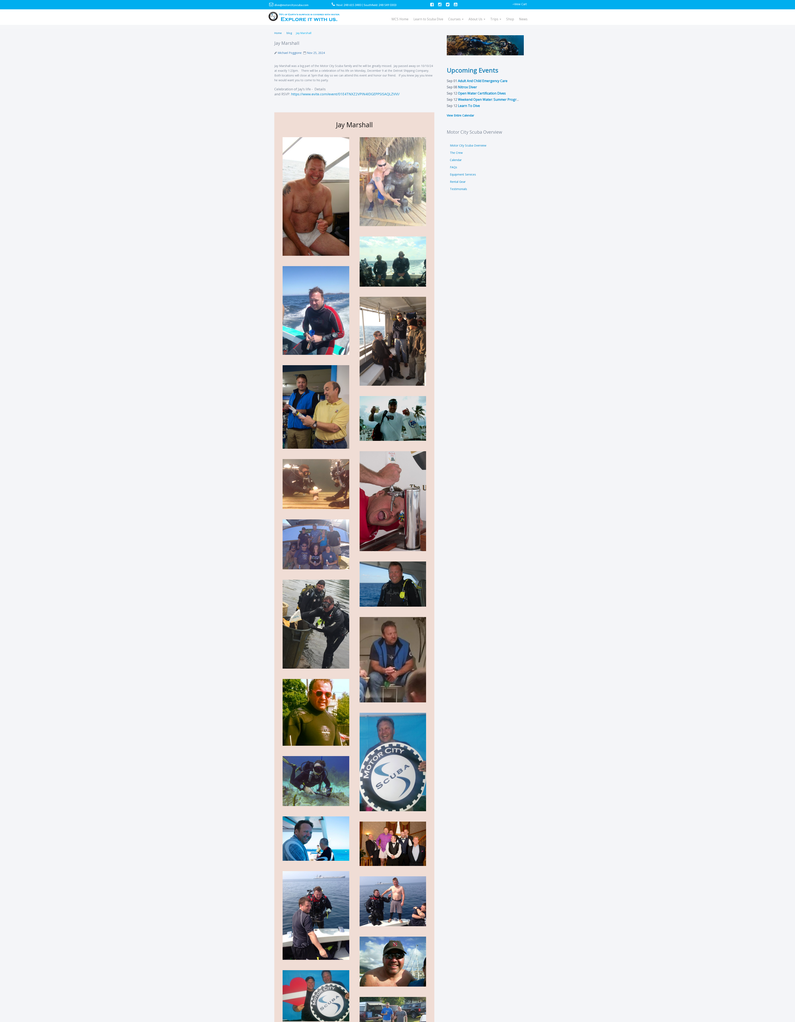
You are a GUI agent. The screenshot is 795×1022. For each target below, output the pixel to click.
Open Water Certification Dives (482, 93)
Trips (494, 19)
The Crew (456, 153)
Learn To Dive (469, 105)
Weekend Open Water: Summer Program (489, 99)
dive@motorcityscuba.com (291, 5)
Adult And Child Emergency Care (482, 81)
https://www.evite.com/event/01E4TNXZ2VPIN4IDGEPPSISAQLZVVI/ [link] (345, 94)
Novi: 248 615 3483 (348, 5)
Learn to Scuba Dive (428, 19)
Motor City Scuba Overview (468, 145)
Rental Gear (458, 182)
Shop (510, 19)
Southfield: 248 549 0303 (380, 5)
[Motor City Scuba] (304, 14)
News (523, 19)
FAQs (453, 167)
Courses (454, 19)
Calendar (456, 160)
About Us (476, 19)
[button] (316, 196)
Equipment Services (463, 174)
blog (289, 33)
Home (278, 33)
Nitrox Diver (467, 87)
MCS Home (399, 19)
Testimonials (458, 189)
